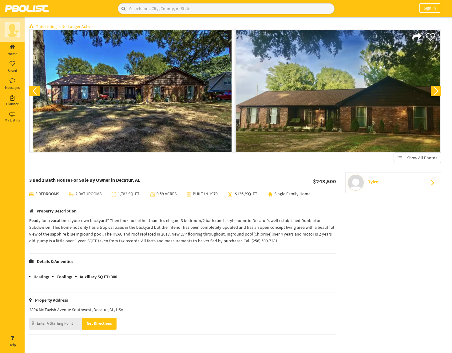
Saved (12, 70)
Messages (12, 87)
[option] (132, 91)
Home (12, 53)
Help (12, 345)
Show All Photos (420, 158)
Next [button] (436, 91)
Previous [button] (34, 91)
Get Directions (99, 323)
